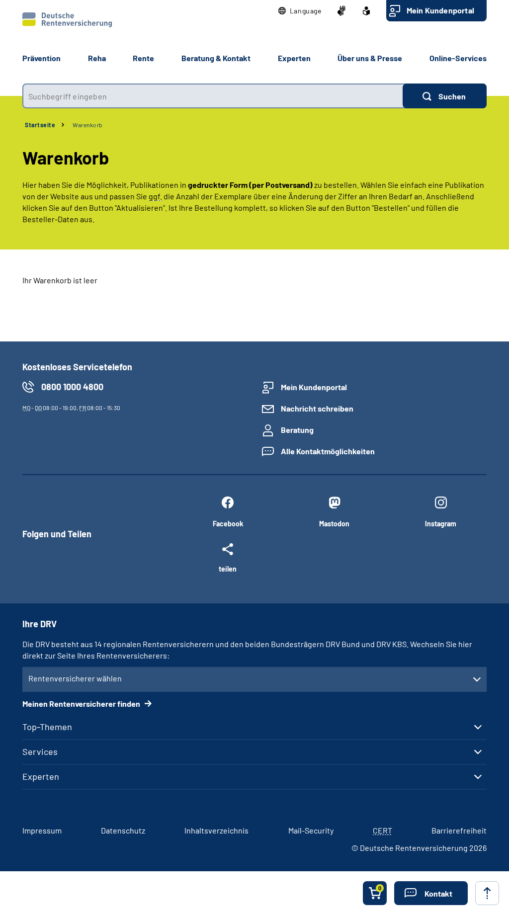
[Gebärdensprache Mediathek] (341, 11)
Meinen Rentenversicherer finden (82, 703)
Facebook (228, 523)
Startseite (40, 124)
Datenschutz (123, 830)
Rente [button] (143, 58)
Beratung (297, 429)
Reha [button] (97, 58)
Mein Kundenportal (440, 10)
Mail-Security (311, 830)
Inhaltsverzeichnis (216, 830)
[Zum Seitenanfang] (487, 893)
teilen (228, 569)
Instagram (440, 523)
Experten (40, 776)
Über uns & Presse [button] (370, 58)
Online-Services (458, 58)
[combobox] (212, 95)
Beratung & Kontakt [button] (216, 58)
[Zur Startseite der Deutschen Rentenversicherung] (67, 19)
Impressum (42, 830)
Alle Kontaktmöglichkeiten (328, 451)
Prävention (41, 58)
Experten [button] (294, 58)
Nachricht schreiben (317, 408)
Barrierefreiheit (459, 830)
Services (40, 751)
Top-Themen (47, 726)
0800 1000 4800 (72, 386)
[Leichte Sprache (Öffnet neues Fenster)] (366, 11)
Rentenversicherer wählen (75, 678)
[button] (300, 11)
